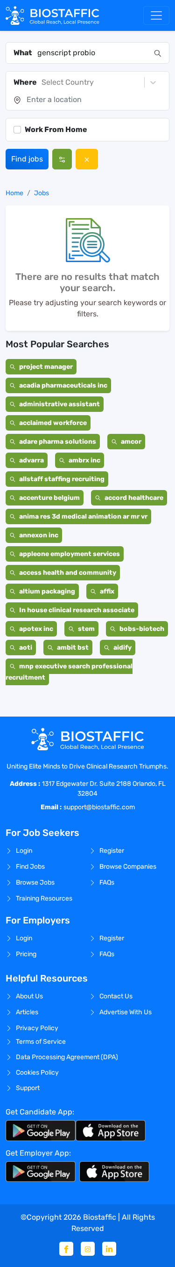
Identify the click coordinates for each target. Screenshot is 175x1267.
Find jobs (27, 158)
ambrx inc (84, 460)
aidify (122, 648)
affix (107, 591)
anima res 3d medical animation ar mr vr (83, 516)
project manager (46, 367)
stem (86, 629)
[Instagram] (88, 1249)
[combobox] (93, 52)
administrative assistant (59, 404)
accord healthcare (134, 498)
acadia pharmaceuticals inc (63, 385)
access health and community (67, 573)
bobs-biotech (141, 629)
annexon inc (38, 535)
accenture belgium (49, 498)
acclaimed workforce (53, 423)
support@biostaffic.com (99, 807)
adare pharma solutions (57, 442)
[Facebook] (66, 1249)
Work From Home (56, 129)
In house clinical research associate (76, 610)
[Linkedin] (109, 1249)
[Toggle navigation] (156, 15)
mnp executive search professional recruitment (69, 671)
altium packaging (47, 591)
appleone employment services (69, 554)
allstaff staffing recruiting (62, 479)
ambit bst (73, 648)
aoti (25, 648)
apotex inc (36, 629)
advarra (31, 460)
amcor (131, 442)
